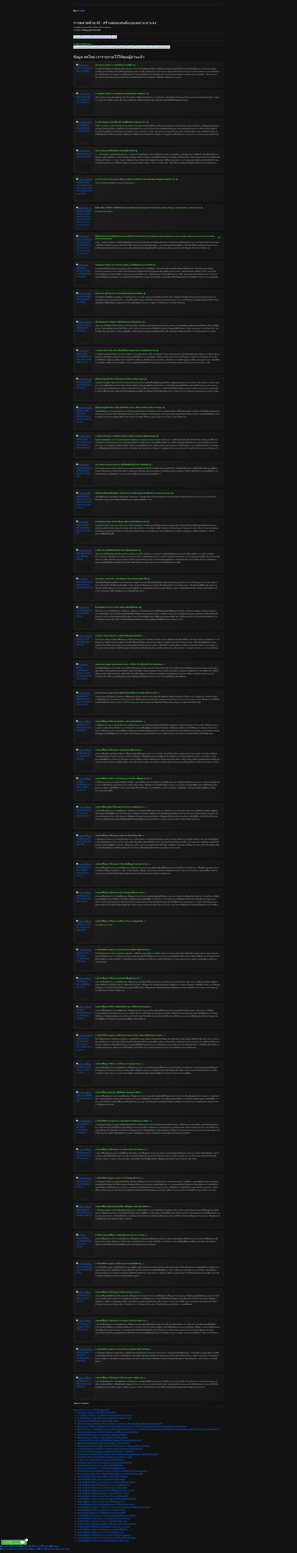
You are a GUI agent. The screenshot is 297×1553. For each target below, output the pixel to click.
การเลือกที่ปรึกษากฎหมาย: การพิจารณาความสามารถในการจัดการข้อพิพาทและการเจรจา (114, 1507)
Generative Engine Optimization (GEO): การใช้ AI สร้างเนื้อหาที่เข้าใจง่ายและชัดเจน (112, 1471)
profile (158, 47)
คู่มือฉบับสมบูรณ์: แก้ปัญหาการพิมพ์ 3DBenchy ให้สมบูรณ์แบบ (102, 1437)
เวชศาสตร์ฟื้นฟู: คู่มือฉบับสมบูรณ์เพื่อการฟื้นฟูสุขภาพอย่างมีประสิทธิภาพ (106, 1523)
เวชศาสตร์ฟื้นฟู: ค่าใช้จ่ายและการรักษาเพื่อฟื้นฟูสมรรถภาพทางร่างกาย (106, 1490)
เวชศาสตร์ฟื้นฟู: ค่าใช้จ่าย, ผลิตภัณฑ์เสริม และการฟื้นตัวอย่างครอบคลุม (106, 1504)
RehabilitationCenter (102, 37)
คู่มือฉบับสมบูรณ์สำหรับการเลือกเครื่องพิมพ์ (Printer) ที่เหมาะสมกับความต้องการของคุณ (113, 1446)
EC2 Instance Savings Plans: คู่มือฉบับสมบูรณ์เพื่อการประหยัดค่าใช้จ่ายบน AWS (110, 1473)
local (123, 47)
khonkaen (86, 37)
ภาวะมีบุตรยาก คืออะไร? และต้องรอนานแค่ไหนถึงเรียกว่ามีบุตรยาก (104, 1415)
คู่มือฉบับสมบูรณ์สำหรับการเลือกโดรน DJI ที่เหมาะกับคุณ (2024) (103, 1443)
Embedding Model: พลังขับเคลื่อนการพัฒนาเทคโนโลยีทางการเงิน (104, 1457)
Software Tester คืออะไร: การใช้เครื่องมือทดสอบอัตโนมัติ (101, 1468)
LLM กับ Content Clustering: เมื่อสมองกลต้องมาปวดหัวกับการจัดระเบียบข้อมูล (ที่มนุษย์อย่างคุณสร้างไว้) (119, 1423)
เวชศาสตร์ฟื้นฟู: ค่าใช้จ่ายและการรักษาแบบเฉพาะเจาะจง (100, 1532)
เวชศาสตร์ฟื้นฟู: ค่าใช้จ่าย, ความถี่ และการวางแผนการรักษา (101, 1510)
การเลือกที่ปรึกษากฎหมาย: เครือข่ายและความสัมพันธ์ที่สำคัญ (102, 1529)
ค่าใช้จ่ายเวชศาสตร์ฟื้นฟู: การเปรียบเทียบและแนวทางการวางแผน (103, 1526)
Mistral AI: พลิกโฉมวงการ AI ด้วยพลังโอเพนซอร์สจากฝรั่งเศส (102, 1434)
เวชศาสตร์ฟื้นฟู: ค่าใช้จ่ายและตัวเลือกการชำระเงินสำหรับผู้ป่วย (102, 1476)
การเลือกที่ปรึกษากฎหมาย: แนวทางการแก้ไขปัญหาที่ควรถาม (102, 1521)
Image (96, 47)
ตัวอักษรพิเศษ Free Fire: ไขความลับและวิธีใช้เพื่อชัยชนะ (100, 1465)
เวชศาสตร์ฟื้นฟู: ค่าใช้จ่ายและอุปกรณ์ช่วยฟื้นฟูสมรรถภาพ (100, 1501)
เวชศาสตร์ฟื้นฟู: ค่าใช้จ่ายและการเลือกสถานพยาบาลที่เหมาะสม (103, 1540)
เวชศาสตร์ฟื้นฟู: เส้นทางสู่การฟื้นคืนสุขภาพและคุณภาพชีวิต (101, 1512)
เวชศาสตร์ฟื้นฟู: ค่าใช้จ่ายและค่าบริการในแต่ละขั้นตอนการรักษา (103, 1493)
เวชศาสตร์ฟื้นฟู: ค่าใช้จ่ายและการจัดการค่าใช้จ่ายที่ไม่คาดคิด (102, 1487)
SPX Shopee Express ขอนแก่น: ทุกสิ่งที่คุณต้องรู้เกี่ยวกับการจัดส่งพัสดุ (105, 1451)
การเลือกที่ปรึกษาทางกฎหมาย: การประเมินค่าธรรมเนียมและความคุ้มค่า (106, 1515)
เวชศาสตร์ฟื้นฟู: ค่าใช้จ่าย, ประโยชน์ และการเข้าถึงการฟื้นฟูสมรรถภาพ (106, 1482)
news (131, 47)
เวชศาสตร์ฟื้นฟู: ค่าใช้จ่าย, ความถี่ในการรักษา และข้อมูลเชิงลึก (102, 1496)
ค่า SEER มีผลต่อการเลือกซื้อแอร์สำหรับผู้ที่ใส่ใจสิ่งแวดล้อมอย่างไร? (104, 1418)
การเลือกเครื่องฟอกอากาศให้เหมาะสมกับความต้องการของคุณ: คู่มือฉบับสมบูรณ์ (110, 1448)
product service (145, 47)
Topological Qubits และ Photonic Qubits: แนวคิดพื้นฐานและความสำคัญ (107, 1432)
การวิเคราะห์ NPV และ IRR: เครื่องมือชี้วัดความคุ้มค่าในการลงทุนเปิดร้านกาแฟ (109, 1440)
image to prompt (110, 47)
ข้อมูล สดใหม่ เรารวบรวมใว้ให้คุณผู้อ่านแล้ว (91, 1409)
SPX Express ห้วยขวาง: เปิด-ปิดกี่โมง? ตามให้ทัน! (97, 1412)
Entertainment (82, 47)
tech (167, 47)
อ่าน (22, 1542)
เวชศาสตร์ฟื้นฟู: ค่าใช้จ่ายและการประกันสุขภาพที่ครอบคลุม (101, 1479)
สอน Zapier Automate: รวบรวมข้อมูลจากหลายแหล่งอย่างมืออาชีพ (104, 1462)
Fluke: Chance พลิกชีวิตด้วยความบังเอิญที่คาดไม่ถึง (98, 1420)
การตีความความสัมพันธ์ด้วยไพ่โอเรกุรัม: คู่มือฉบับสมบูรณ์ (100, 1459)
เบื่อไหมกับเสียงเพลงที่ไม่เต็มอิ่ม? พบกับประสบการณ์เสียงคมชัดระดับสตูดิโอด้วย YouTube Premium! (117, 1454)
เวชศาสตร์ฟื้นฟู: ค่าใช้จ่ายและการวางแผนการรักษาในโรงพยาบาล (104, 1518)
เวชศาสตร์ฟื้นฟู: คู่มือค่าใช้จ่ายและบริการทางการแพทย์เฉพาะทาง (103, 1485)
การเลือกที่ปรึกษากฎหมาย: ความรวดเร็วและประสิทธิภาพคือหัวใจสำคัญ (106, 1498)
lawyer (77, 37)
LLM (114, 37)
